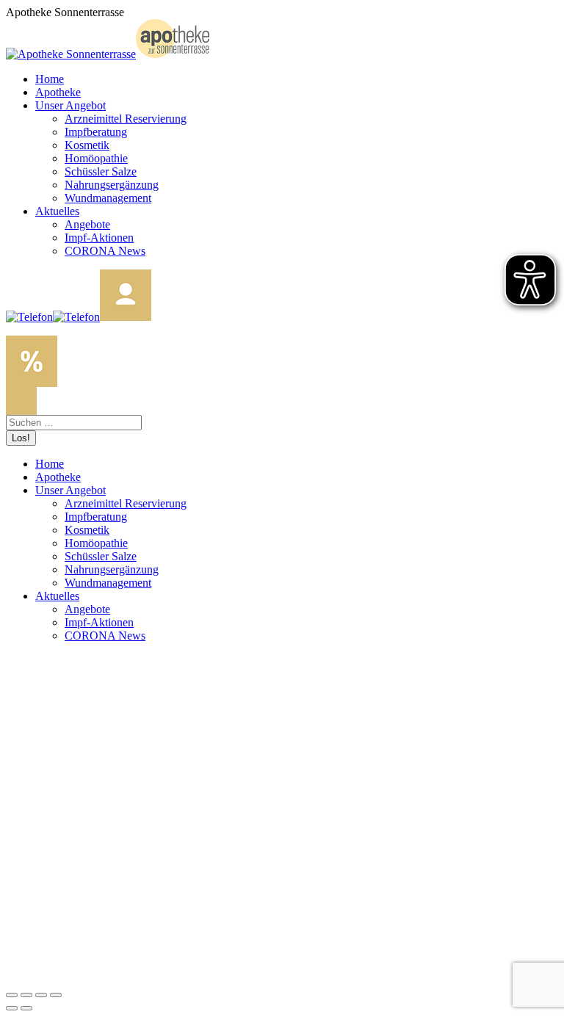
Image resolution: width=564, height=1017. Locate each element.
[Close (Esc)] (12, 995)
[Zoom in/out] (56, 995)
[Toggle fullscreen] (41, 995)
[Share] (26, 995)
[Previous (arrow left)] (12, 1008)
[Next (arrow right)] (26, 1008)
